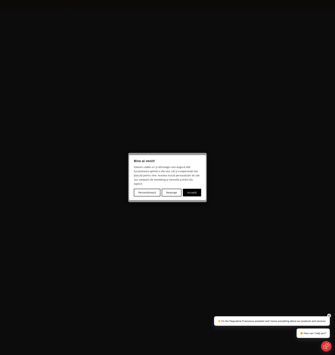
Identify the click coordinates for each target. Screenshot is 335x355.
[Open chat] (326, 346)
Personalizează (147, 192)
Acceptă (192, 192)
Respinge (171, 192)
